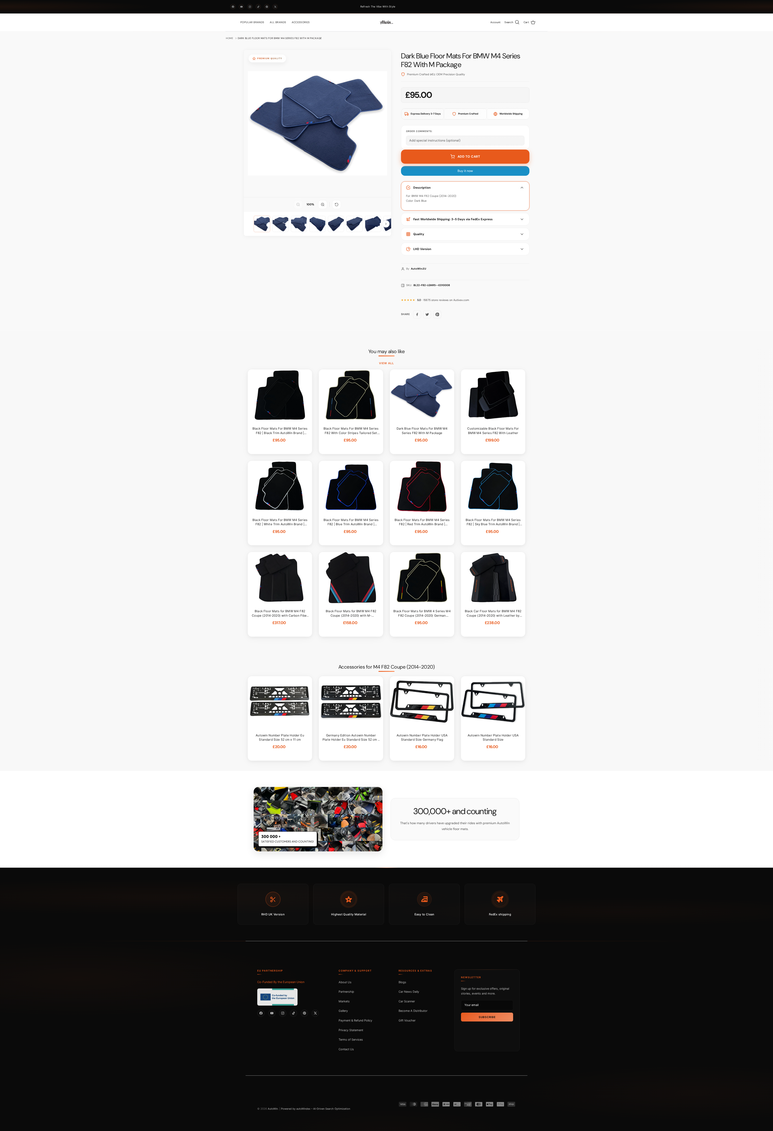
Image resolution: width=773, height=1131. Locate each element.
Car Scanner (407, 1001)
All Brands (278, 22)
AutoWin (273, 1108)
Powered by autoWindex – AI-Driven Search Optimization (315, 1108)
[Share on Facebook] (417, 314)
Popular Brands (252, 22)
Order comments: (419, 131)
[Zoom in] (322, 204)
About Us (345, 982)
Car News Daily (409, 991)
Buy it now (465, 171)
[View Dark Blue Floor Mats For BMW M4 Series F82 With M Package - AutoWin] (262, 224)
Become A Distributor (413, 1010)
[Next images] (386, 223)
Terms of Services (351, 1039)
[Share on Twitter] (427, 314)
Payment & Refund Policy (355, 1020)
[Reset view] (336, 204)
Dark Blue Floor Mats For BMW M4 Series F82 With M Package (280, 38)
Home (229, 38)
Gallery (343, 1010)
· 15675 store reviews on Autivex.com (443, 300)
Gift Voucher (407, 1020)
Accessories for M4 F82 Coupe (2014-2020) (386, 667)
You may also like (386, 351)
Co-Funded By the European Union (280, 981)
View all (386, 363)
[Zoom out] (298, 204)
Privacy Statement (351, 1030)
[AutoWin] (386, 22)
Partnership (346, 991)
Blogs (402, 982)
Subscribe (487, 1016)
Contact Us (346, 1049)
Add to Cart (469, 156)
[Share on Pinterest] (437, 314)
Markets (344, 1001)
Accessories (301, 22)
